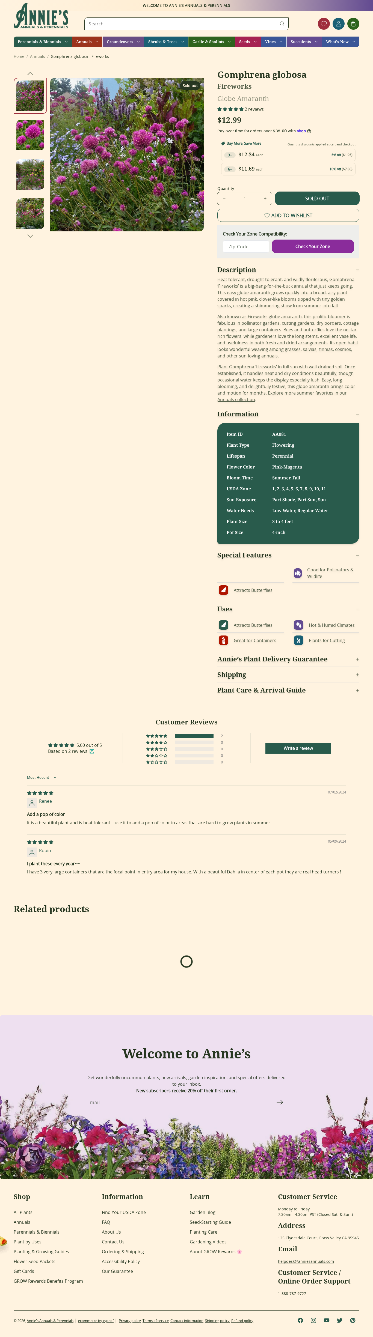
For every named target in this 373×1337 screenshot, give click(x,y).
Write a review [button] (298, 748)
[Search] (282, 24)
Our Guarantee (117, 1271)
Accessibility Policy (121, 1261)
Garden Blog (202, 1212)
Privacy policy (130, 1320)
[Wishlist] (324, 23)
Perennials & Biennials (37, 1232)
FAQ (106, 1222)
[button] (42, 42)
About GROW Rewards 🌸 (216, 1252)
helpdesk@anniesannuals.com (306, 1261)
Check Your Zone (312, 246)
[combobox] (186, 24)
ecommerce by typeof (96, 1320)
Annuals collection (236, 399)
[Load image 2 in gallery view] (30, 135)
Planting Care (203, 1232)
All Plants (23, 1212)
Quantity (225, 188)
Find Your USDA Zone (124, 1212)
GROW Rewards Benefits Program (48, 1281)
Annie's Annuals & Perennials (50, 1320)
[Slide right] (30, 236)
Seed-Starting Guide (210, 1222)
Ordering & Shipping (123, 1252)
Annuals (22, 1222)
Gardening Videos (208, 1242)
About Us (111, 1232)
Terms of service (156, 1320)
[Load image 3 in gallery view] (30, 174)
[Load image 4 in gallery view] (30, 214)
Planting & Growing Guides (41, 1252)
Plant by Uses (28, 1242)
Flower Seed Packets (34, 1261)
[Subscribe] (280, 1102)
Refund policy (242, 1320)
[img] (40, 793)
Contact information (186, 1320)
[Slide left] (30, 73)
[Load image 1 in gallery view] (30, 96)
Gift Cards (24, 1271)
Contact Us (113, 1242)
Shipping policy (217, 1320)
